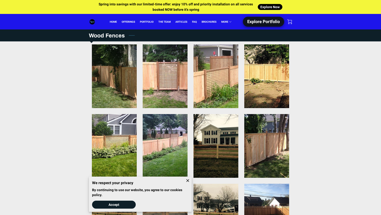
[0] (289, 21)
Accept (114, 205)
